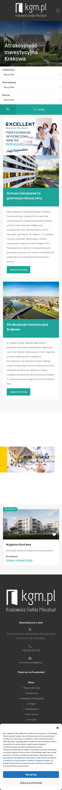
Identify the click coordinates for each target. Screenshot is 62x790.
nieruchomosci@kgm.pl (31, 662)
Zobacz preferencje (31, 783)
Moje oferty (32, 714)
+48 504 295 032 (31, 650)
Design (32, 704)
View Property (31, 533)
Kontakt (32, 720)
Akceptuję (31, 774)
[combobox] (31, 75)
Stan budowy (9, 82)
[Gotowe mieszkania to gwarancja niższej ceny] (31, 171)
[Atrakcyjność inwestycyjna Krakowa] (31, 300)
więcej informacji (18, 269)
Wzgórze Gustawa (18, 544)
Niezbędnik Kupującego (32, 698)
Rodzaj (6, 95)
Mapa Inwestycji (32, 688)
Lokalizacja (8, 70)
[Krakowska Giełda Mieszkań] (30, 16)
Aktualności (32, 693)
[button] (57, 727)
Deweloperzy (32, 709)
